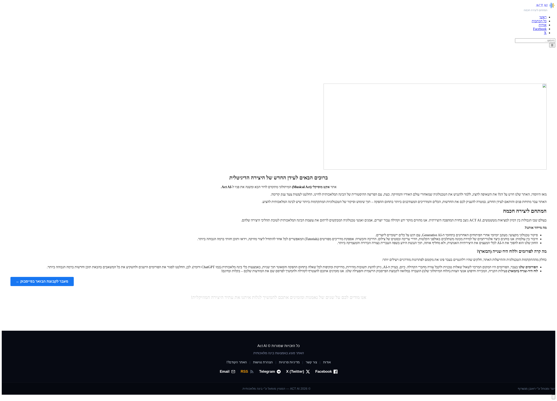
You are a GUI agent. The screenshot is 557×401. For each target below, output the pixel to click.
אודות (543, 25)
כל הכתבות (539, 21)
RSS (244, 371)
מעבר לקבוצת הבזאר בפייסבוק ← (42, 281)
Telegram (267, 371)
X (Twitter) (295, 371)
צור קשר (311, 362)
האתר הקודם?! (236, 362)
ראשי (543, 17)
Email (225, 371)
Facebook (540, 29)
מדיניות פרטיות (289, 362)
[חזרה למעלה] (553, 397)
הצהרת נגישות (263, 362)
